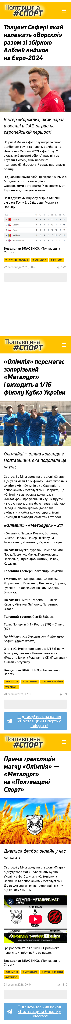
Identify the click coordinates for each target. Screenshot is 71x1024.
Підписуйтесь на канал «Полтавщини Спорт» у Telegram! (39, 721)
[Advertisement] (35, 309)
